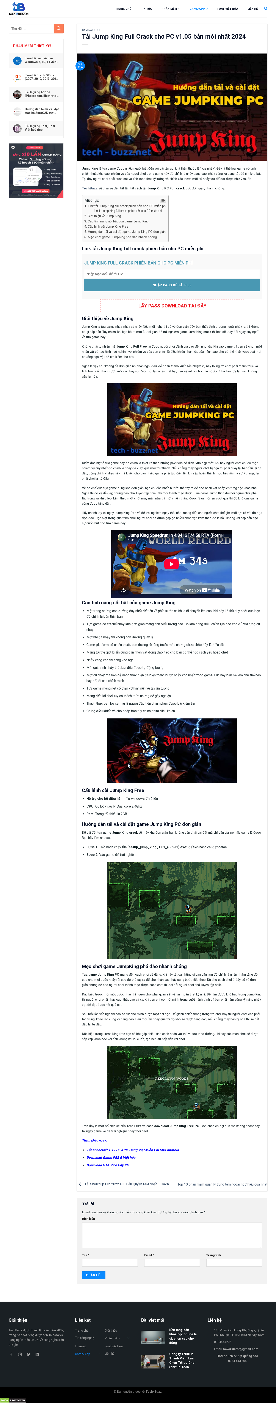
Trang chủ (123, 8)
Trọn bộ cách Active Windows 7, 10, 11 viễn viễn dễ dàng (40, 60)
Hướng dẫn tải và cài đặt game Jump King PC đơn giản (127, 232)
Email (149, 1255)
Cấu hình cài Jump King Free (108, 226)
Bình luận (88, 1218)
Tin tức (146, 8)
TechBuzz (90, 188)
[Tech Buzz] (32, 8)
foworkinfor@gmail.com (240, 1349)
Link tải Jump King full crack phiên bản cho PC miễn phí (127, 206)
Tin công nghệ (84, 1338)
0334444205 (222, 1342)
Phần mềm (169, 8)
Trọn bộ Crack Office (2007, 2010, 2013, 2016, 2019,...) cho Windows (42, 77)
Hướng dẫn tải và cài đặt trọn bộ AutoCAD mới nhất (42, 110)
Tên (85, 1255)
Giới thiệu (111, 1330)
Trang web (213, 1255)
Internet (80, 1346)
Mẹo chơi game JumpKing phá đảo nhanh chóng (122, 237)
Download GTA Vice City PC (107, 1165)
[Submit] (59, 28)
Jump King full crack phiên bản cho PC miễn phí (132, 211)
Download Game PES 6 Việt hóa (110, 1158)
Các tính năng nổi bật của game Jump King (118, 221)
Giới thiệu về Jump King (104, 216)
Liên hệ (253, 8)
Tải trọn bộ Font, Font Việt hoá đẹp (40, 127)
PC (98, 30)
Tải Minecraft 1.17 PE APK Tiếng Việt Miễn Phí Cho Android (132, 1150)
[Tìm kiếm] (265, 9)
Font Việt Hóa (227, 8)
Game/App (197, 8)
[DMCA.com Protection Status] (13, 1400)
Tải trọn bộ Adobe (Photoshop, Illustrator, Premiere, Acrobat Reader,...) (41, 93)
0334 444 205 (237, 1361)
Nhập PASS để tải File (172, 285)
